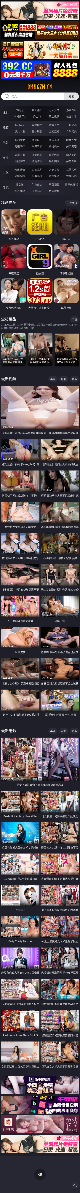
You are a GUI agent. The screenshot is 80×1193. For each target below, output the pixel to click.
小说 (6, 172)
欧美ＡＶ (54, 125)
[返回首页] (75, 1185)
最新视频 (8, 378)
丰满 (52, 731)
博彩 (6, 113)
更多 (74, 379)
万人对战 (54, 110)
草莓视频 (54, 184)
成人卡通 (54, 140)
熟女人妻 (20, 131)
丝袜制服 (37, 131)
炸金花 (37, 116)
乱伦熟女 (54, 146)
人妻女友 (54, 169)
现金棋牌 (54, 116)
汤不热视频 (71, 184)
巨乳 (63, 379)
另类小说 (37, 176)
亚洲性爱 (20, 140)
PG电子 (19, 110)
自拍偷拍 (37, 125)
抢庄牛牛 (71, 116)
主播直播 (54, 131)
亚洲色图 (37, 155)
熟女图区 (54, 161)
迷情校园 (20, 176)
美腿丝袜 (20, 161)
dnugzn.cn (40, 87)
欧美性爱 (71, 140)
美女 (52, 379)
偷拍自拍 (37, 140)
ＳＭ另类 (71, 131)
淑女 (63, 731)
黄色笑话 (54, 176)
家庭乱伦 (37, 169)
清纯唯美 (37, 161)
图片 (6, 157)
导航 (6, 187)
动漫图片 (71, 155)
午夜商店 (37, 184)
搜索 (71, 96)
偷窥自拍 (20, 155)
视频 (6, 128)
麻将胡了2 (20, 116)
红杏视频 (20, 191)
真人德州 (37, 110)
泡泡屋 (37, 191)
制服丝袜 (20, 146)
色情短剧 (54, 191)
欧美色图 (54, 155)
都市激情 (20, 169)
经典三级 (37, 146)
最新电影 (8, 730)
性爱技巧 (71, 176)
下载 (74, 319)
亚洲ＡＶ (20, 125)
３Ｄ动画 (71, 125)
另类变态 (71, 146)
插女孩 (20, 184)
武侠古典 (71, 169)
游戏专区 (71, 110)
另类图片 (71, 161)
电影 (6, 143)
